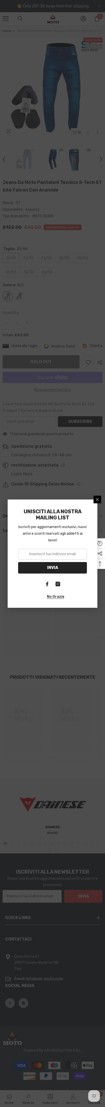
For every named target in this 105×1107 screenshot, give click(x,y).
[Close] (97, 499)
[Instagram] (57, 584)
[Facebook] (47, 584)
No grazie (55, 596)
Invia (52, 567)
